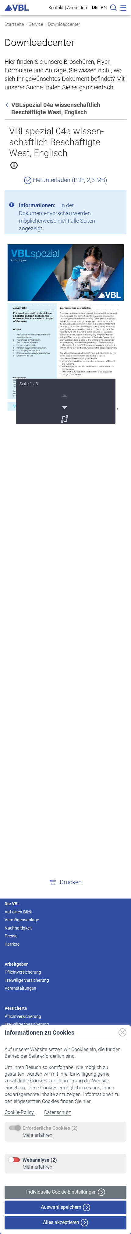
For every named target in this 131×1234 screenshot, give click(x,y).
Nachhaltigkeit (18, 928)
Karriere (12, 944)
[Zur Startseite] (17, 8)
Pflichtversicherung (23, 972)
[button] (65, 881)
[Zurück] (8, 105)
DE (94, 7)
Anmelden (77, 7)
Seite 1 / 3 (28, 383)
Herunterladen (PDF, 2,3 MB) (69, 180)
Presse (11, 935)
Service (36, 24)
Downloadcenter (64, 24)
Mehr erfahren (37, 1135)
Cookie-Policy (20, 1112)
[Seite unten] (65, 406)
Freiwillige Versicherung (27, 980)
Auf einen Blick (18, 911)
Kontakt (56, 7)
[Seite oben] (65, 395)
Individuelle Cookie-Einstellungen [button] (62, 1192)
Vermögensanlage (22, 919)
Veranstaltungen (20, 988)
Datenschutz (57, 1112)
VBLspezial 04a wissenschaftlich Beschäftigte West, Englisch (56, 142)
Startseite (14, 24)
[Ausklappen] (65, 418)
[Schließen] (105, 197)
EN (104, 7)
